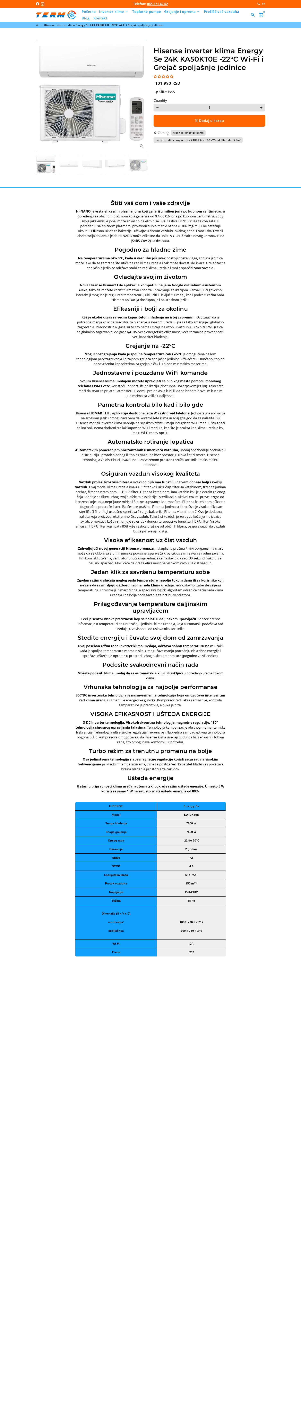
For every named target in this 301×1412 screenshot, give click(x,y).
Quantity (160, 100)
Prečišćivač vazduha (221, 11)
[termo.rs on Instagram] (42, 4)
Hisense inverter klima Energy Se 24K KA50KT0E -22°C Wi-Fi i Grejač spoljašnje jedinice (103, 25)
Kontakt (100, 18)
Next (142, 96)
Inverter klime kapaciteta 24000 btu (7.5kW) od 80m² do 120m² (198, 140)
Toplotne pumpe (146, 11)
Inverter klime (113, 11)
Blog (85, 18)
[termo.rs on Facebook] (37, 4)
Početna (89, 11)
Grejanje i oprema (182, 11)
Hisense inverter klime (188, 132)
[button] (163, 76)
